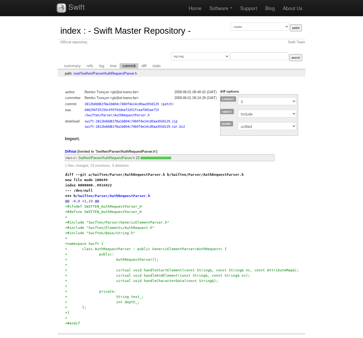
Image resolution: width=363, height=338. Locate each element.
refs (90, 66)
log (101, 66)
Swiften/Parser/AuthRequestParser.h (118, 115)
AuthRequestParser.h (120, 73)
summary (72, 66)
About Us (292, 8)
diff (143, 66)
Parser (98, 73)
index (70, 31)
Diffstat (70, 151)
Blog (270, 8)
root (76, 73)
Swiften (86, 73)
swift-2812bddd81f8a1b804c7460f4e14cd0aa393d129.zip (131, 121)
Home (195, 8)
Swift (75, 6)
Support (248, 8)
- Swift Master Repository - (139, 31)
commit (129, 66)
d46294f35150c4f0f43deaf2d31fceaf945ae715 (122, 110)
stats (156, 66)
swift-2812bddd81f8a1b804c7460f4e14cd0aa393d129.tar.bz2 (135, 127)
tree (113, 66)
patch (167, 104)
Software (219, 8)
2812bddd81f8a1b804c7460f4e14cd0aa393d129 (122, 104)
